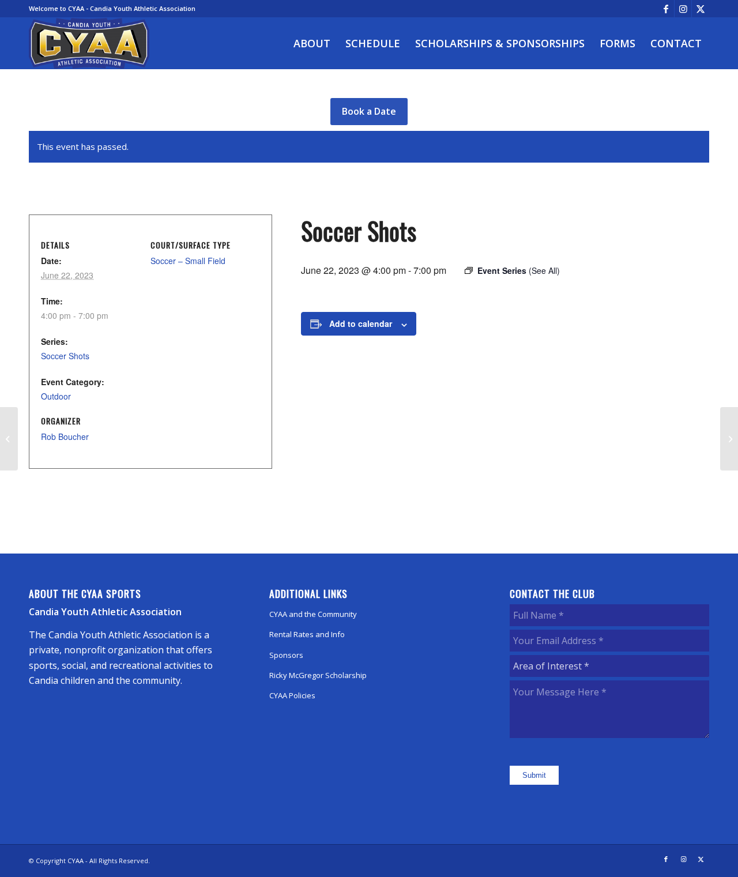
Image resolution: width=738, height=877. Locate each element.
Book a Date (369, 111)
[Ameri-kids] (9, 439)
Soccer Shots (65, 356)
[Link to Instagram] (683, 8)
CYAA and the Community (313, 614)
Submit (534, 775)
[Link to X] (700, 8)
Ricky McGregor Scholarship (318, 675)
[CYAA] (89, 43)
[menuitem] (312, 43)
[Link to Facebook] (665, 8)
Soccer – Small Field (187, 260)
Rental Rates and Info (307, 634)
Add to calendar (360, 323)
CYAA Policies (292, 695)
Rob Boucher (65, 436)
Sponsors (286, 655)
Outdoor (56, 396)
